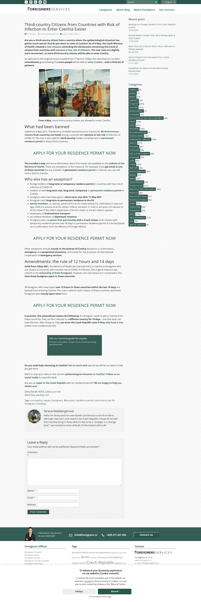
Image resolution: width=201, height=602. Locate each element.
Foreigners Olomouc (34, 563)
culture (75, 563)
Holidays (133, 146)
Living (132, 164)
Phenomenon (136, 182)
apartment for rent (118, 552)
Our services (166, 9)
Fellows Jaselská (138, 132)
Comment (32, 454)
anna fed (94, 552)
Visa (131, 221)
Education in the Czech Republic (146, 118)
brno (85, 557)
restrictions (101, 400)
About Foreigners (144, 9)
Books (132, 93)
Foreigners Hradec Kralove (37, 560)
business (93, 557)
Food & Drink (136, 136)
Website (31, 504)
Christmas (102, 557)
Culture (133, 107)
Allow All (115, 591)
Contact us (146, 534)
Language (134, 157)
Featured (134, 128)
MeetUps (133, 168)
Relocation (69, 400)
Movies (132, 175)
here (109, 597)
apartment (104, 552)
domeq (118, 563)
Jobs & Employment (139, 153)
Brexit (132, 96)
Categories (105, 9)
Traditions (135, 207)
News (77, 34)
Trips (131, 214)
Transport (134, 210)
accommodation (80, 552)
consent (87, 581)
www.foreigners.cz (143, 560)
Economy (134, 114)
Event (132, 121)
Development (136, 111)
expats (47, 400)
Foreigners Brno (32, 555)
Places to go (136, 185)
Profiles (133, 192)
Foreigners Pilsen (32, 558)
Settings (79, 591)
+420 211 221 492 (116, 534)
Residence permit (138, 200)
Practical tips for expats (142, 189)
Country (133, 104)
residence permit (85, 400)
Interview (134, 150)
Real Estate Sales (138, 196)
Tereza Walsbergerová (49, 34)
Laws (131, 160)
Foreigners (57, 400)
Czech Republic (100, 562)
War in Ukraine (137, 224)
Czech (83, 563)
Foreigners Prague (33, 552)
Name (31, 490)
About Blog (123, 9)
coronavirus (36, 400)
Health (71, 34)
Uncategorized (137, 217)
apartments (76, 557)
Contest (133, 100)
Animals (133, 89)
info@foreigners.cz (85, 534)
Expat (64, 34)
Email (31, 497)
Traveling (41, 403)
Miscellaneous (137, 171)
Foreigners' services (139, 139)
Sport (132, 203)
